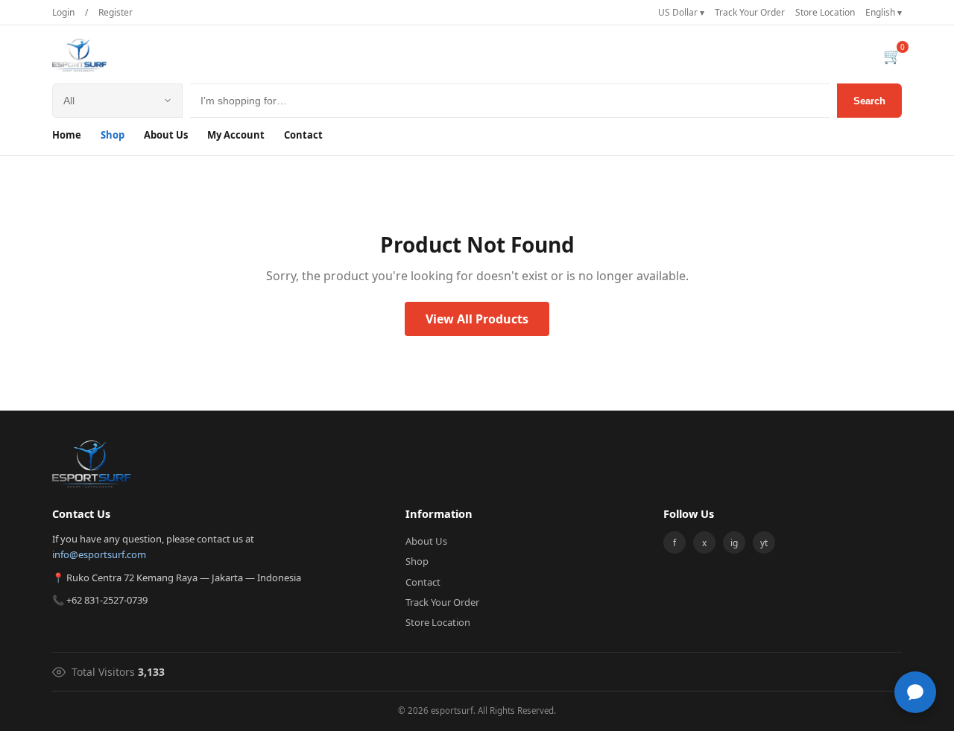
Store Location (825, 12)
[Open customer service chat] (915, 692)
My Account (236, 135)
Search (869, 101)
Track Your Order (750, 12)
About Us (166, 135)
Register (115, 12)
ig (734, 543)
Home (66, 135)
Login (63, 12)
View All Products (477, 319)
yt (764, 543)
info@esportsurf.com (99, 554)
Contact (303, 135)
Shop (112, 135)
